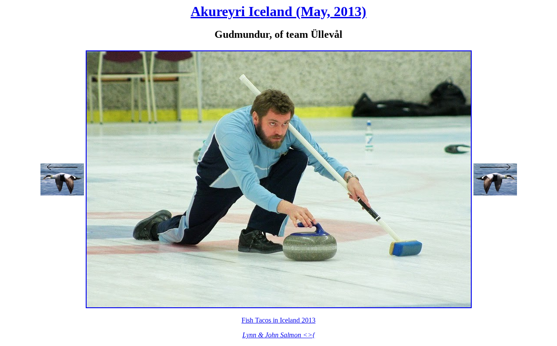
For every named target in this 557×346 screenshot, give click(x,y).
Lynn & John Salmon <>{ (278, 335)
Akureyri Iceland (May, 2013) (278, 11)
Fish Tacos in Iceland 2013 (278, 320)
